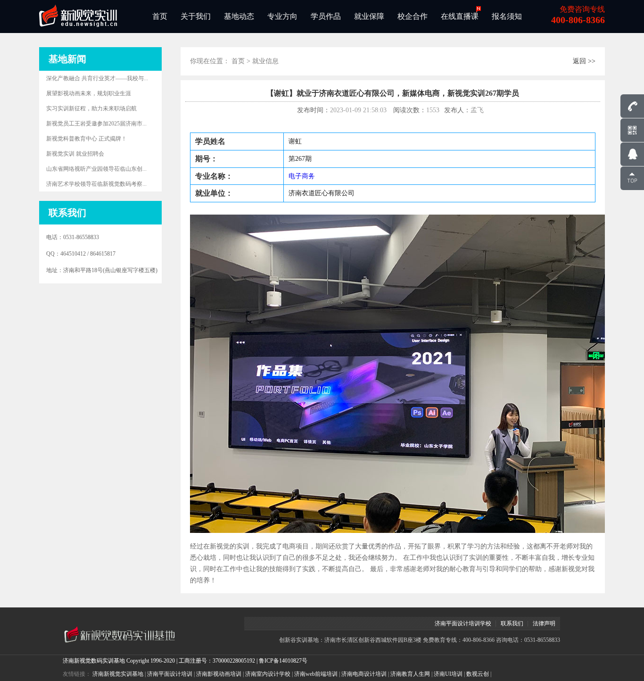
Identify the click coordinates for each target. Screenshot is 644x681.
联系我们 (512, 623)
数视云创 (477, 674)
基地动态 (239, 16)
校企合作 (412, 16)
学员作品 (326, 16)
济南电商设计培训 (364, 674)
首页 (159, 16)
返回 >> (584, 61)
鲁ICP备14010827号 (283, 660)
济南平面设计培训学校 (463, 623)
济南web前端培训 (316, 674)
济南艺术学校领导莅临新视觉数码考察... (96, 184)
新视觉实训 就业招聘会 (75, 153)
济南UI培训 (448, 674)
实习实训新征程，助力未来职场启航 (91, 108)
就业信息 (265, 61)
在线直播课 (460, 16)
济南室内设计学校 (267, 674)
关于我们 (196, 16)
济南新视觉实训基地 (117, 674)
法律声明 (544, 623)
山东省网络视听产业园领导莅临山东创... (96, 169)
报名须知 (507, 16)
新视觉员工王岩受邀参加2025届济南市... (96, 123)
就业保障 (369, 16)
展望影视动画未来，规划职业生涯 (88, 93)
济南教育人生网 (410, 674)
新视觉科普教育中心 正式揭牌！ (86, 138)
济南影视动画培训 (218, 674)
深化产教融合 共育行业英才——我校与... (97, 78)
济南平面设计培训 (169, 674)
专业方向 (282, 16)
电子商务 (302, 176)
